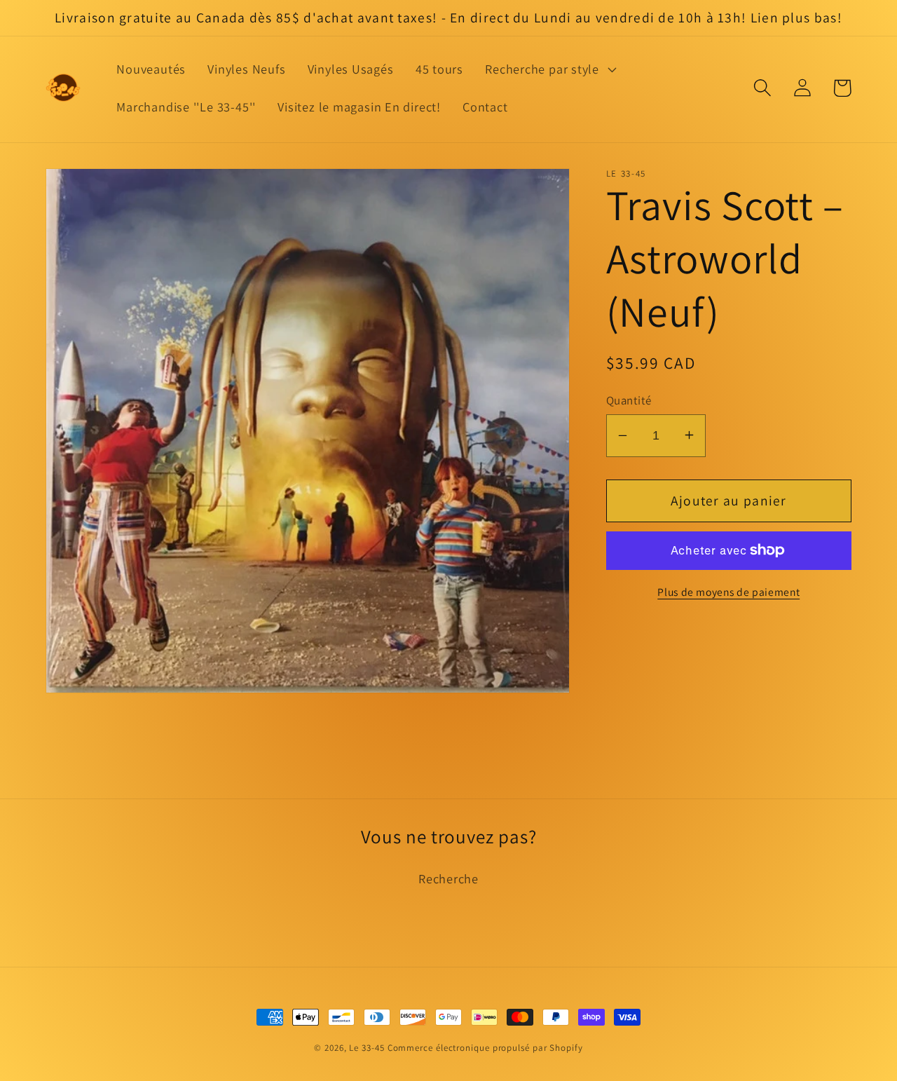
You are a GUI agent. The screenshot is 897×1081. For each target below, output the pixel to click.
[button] (549, 69)
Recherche (448, 878)
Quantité (629, 399)
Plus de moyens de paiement (728, 591)
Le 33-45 (366, 1048)
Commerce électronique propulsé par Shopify (485, 1048)
